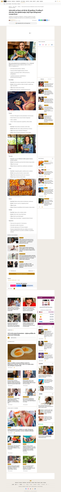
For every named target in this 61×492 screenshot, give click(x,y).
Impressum (20, 486)
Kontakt (27, 486)
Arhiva (30, 486)
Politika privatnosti (34, 486)
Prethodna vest (13, 270)
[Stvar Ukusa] (47, 484)
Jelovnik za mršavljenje (12, 280)
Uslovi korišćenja (39, 486)
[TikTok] (45, 45)
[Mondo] (16, 484)
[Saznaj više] (52, 363)
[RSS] (48, 45)
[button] (34, 20)
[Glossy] (27, 484)
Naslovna (10, 6)
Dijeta (19, 280)
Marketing (23, 486)
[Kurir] (13, 484)
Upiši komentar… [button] (14, 337)
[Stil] (2, 1)
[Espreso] (21, 484)
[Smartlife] (34, 484)
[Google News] (51, 45)
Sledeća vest (30, 270)
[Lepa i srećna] (31, 484)
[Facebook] (40, 45)
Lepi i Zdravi (15, 6)
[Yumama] (43, 484)
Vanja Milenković (13, 19)
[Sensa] (39, 484)
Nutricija (19, 6)
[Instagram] (42, 45)
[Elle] (24, 484)
